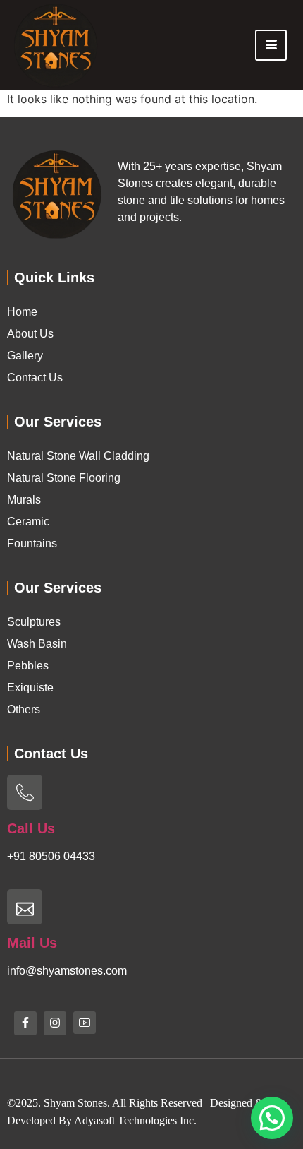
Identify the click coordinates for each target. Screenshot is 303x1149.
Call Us (31, 828)
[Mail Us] (24, 906)
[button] (272, 1118)
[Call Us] (24, 792)
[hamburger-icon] (271, 45)
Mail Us (32, 943)
